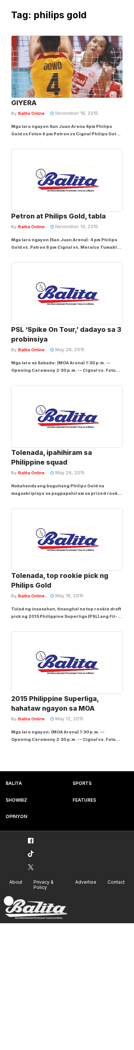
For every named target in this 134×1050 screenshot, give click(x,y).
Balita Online (31, 113)
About (15, 882)
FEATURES (84, 800)
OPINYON (16, 816)
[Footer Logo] (35, 907)
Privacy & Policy (44, 884)
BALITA (14, 783)
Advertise (85, 882)
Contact (116, 882)
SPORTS (82, 783)
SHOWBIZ (16, 800)
